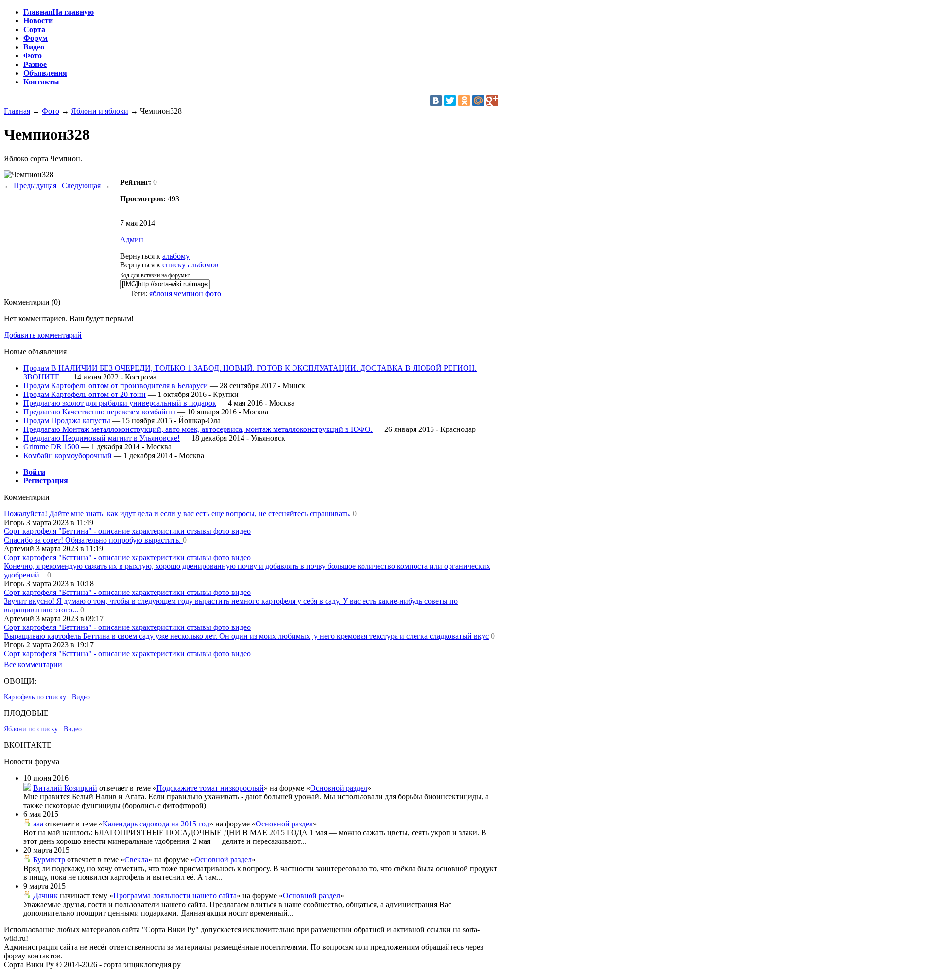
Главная (17, 111)
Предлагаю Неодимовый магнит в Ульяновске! (101, 438)
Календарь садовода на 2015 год (156, 824)
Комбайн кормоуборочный (67, 455)
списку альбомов (190, 265)
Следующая (81, 185)
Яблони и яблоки (99, 111)
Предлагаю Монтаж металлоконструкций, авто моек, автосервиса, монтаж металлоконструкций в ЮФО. (198, 429)
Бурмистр (49, 860)
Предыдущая (35, 185)
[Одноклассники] (464, 100)
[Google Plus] (492, 100)
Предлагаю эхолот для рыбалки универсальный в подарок (119, 403)
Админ (131, 239)
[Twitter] (450, 100)
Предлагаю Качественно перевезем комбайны (99, 412)
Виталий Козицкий (65, 788)
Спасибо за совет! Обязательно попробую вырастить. (93, 540)
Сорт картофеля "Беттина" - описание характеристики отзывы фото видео (127, 531)
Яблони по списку (31, 729)
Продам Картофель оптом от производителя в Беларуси (115, 385)
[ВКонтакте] (436, 100)
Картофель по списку (35, 697)
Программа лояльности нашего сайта (175, 895)
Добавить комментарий (43, 335)
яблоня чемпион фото (185, 293)
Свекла (136, 860)
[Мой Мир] (478, 100)
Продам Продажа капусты (66, 420)
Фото (50, 111)
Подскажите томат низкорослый (210, 788)
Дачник (45, 895)
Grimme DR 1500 (51, 447)
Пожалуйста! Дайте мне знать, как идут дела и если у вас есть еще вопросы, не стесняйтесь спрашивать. (178, 514)
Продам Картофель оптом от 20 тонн (84, 394)
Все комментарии (33, 664)
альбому (176, 256)
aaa (38, 824)
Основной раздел (338, 788)
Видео (81, 697)
